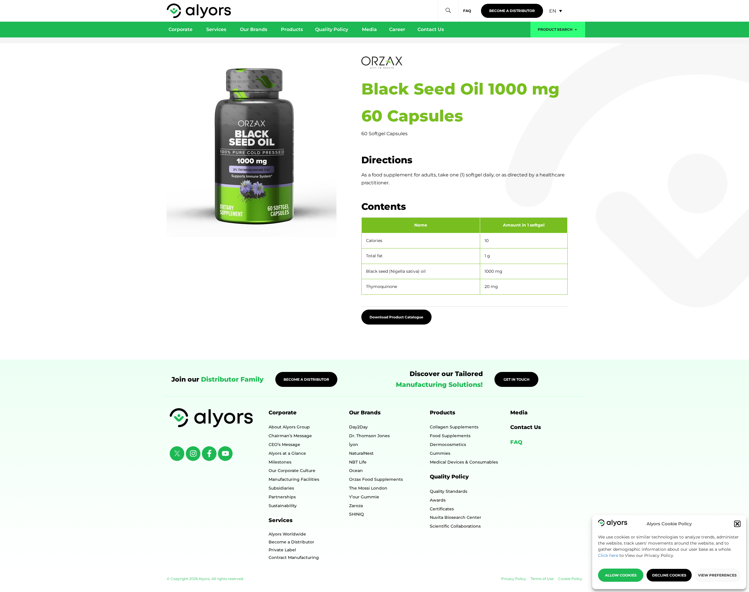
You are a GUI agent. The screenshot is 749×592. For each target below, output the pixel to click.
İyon (353, 444)
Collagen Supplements (454, 427)
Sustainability (283, 505)
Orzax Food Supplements (376, 479)
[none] (555, 11)
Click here (608, 555)
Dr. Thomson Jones (369, 435)
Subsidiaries (281, 488)
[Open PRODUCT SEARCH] (576, 29)
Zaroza (356, 505)
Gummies (440, 453)
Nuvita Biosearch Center (455, 517)
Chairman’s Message (290, 435)
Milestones (280, 462)
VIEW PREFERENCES (717, 575)
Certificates (442, 509)
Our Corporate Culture (292, 470)
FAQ (516, 442)
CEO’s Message (284, 444)
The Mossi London (368, 488)
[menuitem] (555, 11)
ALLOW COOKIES (621, 575)
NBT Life (358, 462)
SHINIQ (356, 514)
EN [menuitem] (552, 10)
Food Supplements (450, 435)
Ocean (356, 470)
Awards (438, 500)
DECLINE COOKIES (669, 575)
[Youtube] (225, 453)
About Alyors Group (289, 427)
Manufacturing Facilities (294, 479)
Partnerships (282, 497)
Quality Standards (448, 491)
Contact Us (525, 427)
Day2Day (358, 427)
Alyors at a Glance (287, 453)
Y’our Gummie (364, 497)
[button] (737, 524)
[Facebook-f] (209, 453)
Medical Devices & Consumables (464, 462)
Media (519, 412)
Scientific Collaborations (455, 526)
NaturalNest (361, 453)
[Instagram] (193, 453)
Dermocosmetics (448, 444)
